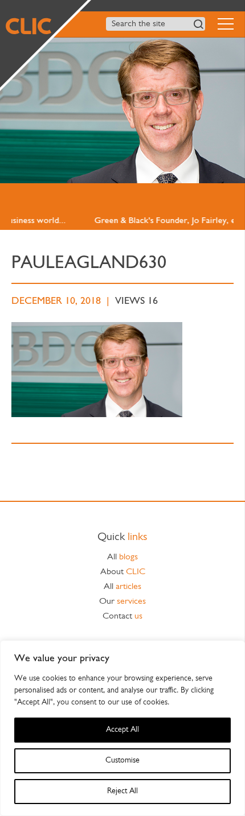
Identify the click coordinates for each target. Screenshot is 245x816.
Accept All (122, 730)
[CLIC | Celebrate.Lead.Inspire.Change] (44, 44)
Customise (122, 760)
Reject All (122, 791)
